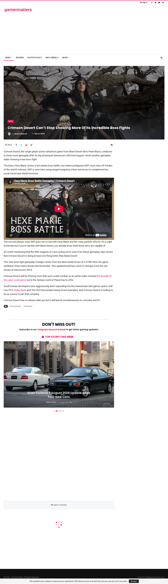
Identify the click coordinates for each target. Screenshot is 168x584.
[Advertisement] (84, 33)
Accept (134, 581)
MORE (64, 57)
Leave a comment (60, 505)
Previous (9, 374)
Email (63, 329)
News (11, 121)
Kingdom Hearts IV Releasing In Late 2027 (59, 407)
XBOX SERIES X (51, 57)
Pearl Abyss (28, 306)
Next (108, 374)
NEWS (7, 57)
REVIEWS (20, 57)
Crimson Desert (15, 306)
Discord (53, 329)
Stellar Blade (20, 290)
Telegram (42, 329)
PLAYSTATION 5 (35, 57)
